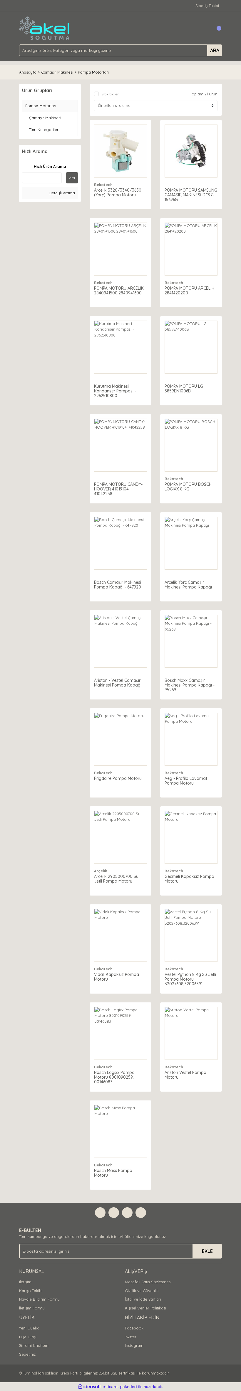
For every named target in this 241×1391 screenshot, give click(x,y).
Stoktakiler (110, 94)
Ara (72, 177)
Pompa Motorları (93, 72)
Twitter (130, 1336)
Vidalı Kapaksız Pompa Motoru (116, 977)
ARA (214, 50)
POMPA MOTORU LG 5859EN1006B (184, 389)
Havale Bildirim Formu (39, 1299)
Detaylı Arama (61, 192)
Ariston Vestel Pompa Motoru (185, 1075)
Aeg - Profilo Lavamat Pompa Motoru (186, 781)
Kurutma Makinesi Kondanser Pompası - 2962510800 (115, 391)
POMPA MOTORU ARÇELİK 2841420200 (189, 291)
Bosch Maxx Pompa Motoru (113, 1173)
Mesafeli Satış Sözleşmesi (148, 1281)
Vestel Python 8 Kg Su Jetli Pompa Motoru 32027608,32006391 (190, 979)
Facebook (134, 1328)
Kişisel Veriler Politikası (145, 1308)
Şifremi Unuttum (33, 1345)
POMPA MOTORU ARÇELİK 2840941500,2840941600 (119, 291)
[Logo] (45, 27)
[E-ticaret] (120, 1387)
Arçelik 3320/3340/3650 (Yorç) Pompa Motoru (117, 193)
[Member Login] (204, 28)
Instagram (134, 1345)
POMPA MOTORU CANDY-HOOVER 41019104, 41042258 (118, 489)
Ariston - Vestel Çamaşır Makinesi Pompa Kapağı (117, 683)
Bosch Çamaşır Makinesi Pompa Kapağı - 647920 (117, 585)
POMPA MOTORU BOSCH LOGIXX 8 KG (188, 487)
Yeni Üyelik (29, 1328)
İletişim (25, 1281)
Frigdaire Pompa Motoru (118, 778)
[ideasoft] (89, 1387)
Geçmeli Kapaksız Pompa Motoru (189, 879)
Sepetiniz (27, 1354)
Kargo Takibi (30, 1290)
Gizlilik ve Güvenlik (142, 1290)
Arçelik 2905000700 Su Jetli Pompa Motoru (116, 879)
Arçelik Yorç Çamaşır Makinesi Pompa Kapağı (188, 585)
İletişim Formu (32, 1308)
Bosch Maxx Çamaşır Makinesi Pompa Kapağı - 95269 (190, 685)
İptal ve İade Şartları (143, 1299)
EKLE (207, 1251)
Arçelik (100, 870)
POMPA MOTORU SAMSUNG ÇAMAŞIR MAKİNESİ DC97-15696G (191, 195)
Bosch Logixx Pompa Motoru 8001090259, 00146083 (114, 1077)
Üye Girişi (27, 1336)
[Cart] (216, 28)
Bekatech (103, 184)
